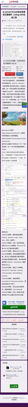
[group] (14, 50)
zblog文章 (20, 320)
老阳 (4, 20)
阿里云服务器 (8, 39)
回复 (20, 367)
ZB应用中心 (20, 74)
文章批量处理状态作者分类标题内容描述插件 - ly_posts (14, 314)
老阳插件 (6, 6)
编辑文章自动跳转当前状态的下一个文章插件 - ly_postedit (14, 355)
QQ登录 (14, 386)
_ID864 (11, 367)
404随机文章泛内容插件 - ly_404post (14, 334)
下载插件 (9, 74)
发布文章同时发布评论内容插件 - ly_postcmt (14, 339)
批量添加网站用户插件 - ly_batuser (14, 350)
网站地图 (14, 400)
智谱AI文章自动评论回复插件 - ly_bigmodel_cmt (14, 312)
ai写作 (7, 320)
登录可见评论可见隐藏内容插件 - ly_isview (14, 345)
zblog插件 (13, 6)
